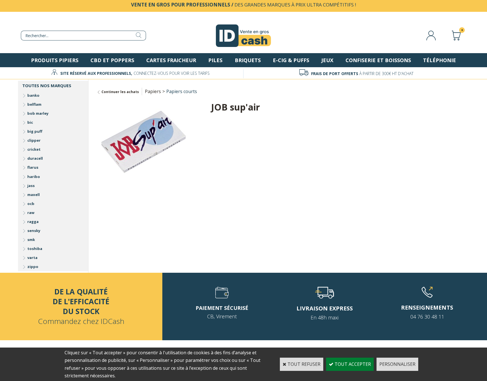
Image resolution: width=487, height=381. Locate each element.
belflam (34, 104)
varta (32, 257)
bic (30, 122)
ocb (30, 203)
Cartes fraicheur (171, 60)
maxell (33, 194)
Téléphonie (439, 60)
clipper (34, 140)
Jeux (327, 60)
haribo (33, 176)
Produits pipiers (54, 60)
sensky (33, 230)
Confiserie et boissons (378, 60)
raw (30, 212)
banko (33, 95)
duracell (35, 158)
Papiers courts (181, 91)
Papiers (153, 91)
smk (31, 239)
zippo (32, 266)
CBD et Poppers (112, 60)
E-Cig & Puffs (291, 60)
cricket (34, 149)
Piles (215, 60)
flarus (32, 167)
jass (31, 185)
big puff (34, 131)
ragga (33, 221)
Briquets (248, 60)
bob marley (37, 113)
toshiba (34, 248)
